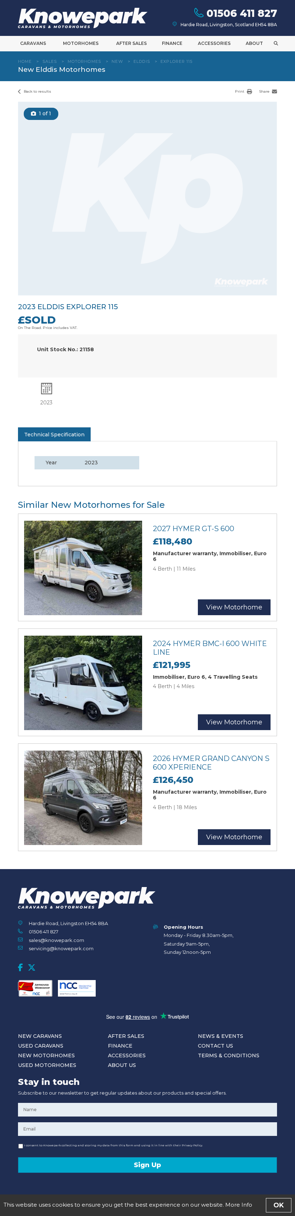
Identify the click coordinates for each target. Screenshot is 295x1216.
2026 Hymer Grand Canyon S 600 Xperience (211, 762)
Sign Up (147, 1165)
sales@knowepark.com (56, 940)
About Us (122, 1065)
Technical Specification (54, 434)
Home (25, 61)
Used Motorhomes (47, 1065)
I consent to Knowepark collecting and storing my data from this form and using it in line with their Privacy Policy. (113, 1145)
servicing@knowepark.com (61, 948)
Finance (172, 43)
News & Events (220, 1036)
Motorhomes (81, 43)
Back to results (37, 91)
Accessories (214, 43)
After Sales (131, 43)
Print (240, 91)
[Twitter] (32, 967)
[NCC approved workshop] (35, 988)
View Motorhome (234, 607)
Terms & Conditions (228, 1055)
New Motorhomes (46, 1055)
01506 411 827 (43, 931)
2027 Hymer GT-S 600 (193, 528)
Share (265, 91)
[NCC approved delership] (77, 988)
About (254, 43)
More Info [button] (238, 1204)
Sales (49, 61)
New (117, 61)
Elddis (141, 61)
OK (278, 1205)
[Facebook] (20, 967)
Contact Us (215, 1046)
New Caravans (40, 1036)
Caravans (33, 43)
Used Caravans (40, 1046)
